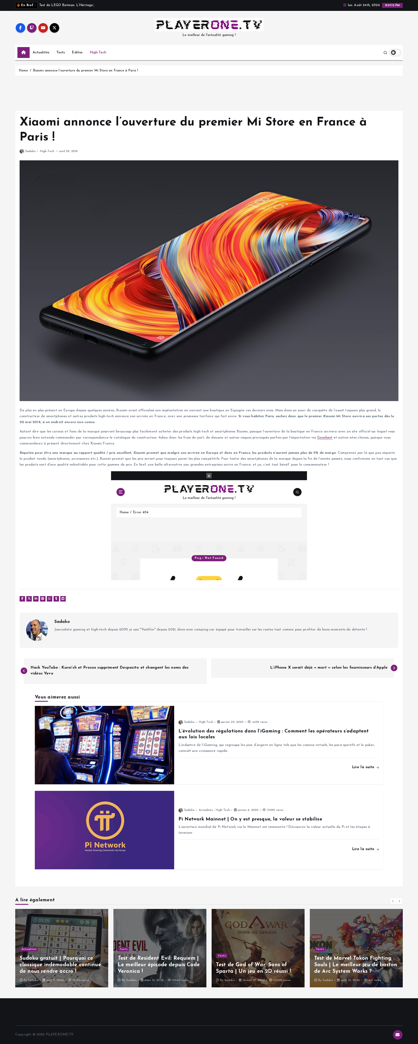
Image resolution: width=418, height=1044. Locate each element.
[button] (393, 901)
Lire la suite (364, 767)
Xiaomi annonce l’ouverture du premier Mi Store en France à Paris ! (85, 70)
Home (23, 70)
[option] (61, 948)
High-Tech (98, 52)
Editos (77, 52)
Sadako (30, 151)
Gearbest (324, 437)
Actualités (41, 52)
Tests (60, 52)
